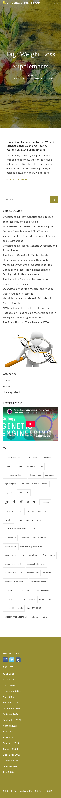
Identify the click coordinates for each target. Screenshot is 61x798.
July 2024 (8, 732)
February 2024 (11, 743)
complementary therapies (15, 475)
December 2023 (12, 755)
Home (30, 75)
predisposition (10, 573)
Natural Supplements (31, 546)
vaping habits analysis (14, 608)
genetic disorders (21, 502)
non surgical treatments (14, 555)
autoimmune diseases (13, 466)
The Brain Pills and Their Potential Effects (27, 322)
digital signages (11, 484)
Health (7, 386)
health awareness (38, 529)
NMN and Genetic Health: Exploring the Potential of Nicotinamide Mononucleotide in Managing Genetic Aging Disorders (29, 313)
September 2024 (12, 720)
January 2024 (10, 749)
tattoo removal (45, 599)
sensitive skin (10, 590)
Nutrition (33, 555)
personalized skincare (36, 564)
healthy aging (10, 537)
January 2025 (10, 703)
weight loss (34, 608)
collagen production (35, 466)
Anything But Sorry (34, 791)
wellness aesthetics (39, 617)
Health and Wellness (16, 529)
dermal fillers (35, 475)
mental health (10, 546)
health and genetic (29, 520)
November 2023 (12, 760)
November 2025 (12, 691)
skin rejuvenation (44, 590)
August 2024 (10, 726)
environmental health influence (35, 484)
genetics (45, 502)
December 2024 (12, 708)
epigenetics (9, 493)
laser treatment (39, 537)
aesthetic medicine (12, 457)
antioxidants (47, 457)
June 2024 (8, 737)
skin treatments (11, 599)
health (8, 520)
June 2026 (8, 674)
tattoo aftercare (28, 599)
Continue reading (17, 179)
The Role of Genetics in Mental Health (25, 255)
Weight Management (16, 617)
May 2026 (8, 679)
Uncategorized (11, 392)
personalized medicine (14, 564)
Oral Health (49, 555)
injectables (24, 537)
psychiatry (47, 573)
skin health (26, 590)
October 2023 (11, 766)
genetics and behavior (14, 511)
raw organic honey (38, 581)
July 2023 (8, 772)
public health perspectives (15, 581)
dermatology (50, 475)
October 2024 (11, 714)
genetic (24, 492)
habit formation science (36, 511)
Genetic (7, 380)
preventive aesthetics (30, 573)
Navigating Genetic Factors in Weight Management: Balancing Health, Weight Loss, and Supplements (30, 146)
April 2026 (9, 685)
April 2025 (9, 697)
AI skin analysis (31, 457)
